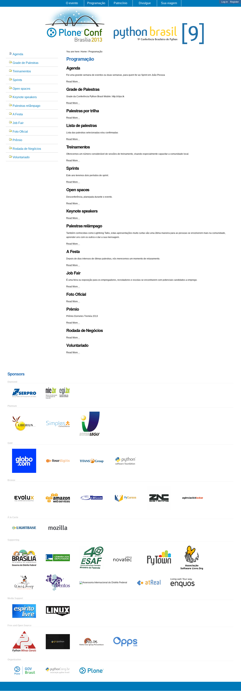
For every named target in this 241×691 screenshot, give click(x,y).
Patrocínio (120, 3)
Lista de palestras (81, 125)
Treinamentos (78, 147)
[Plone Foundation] (91, 670)
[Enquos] (182, 582)
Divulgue (145, 3)
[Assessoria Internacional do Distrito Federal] (103, 582)
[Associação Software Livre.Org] (191, 557)
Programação (96, 3)
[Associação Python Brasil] (57, 670)
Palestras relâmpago (84, 226)
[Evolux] (24, 497)
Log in (224, 2)
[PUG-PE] (91, 641)
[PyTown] (158, 557)
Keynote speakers (82, 211)
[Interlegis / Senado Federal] (89, 423)
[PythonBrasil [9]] (75, 43)
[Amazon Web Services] (57, 497)
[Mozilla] (57, 527)
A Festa (72, 251)
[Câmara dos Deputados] (57, 557)
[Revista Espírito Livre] (24, 611)
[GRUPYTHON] (57, 641)
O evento (72, 3)
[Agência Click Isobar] (192, 497)
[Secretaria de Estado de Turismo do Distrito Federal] (24, 557)
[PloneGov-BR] (24, 670)
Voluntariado (77, 345)
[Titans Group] (91, 460)
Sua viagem (169, 3)
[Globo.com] (24, 460)
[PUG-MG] (24, 641)
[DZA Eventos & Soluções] (57, 582)
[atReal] (148, 582)
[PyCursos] (125, 497)
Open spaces (77, 190)
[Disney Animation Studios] (24, 582)
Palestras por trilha (82, 111)
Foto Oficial (76, 294)
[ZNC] (158, 497)
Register (234, 2)
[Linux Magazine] (57, 611)
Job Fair (73, 273)
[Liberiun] (24, 423)
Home (84, 51)
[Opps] (125, 641)
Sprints (72, 168)
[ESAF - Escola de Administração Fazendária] (91, 557)
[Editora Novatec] (125, 557)
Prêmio (72, 309)
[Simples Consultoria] (57, 423)
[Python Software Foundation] (125, 460)
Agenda (73, 68)
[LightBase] (24, 527)
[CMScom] (91, 497)
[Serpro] (24, 393)
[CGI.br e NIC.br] (57, 393)
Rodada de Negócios (84, 330)
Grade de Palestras (82, 89)
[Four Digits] (57, 460)
